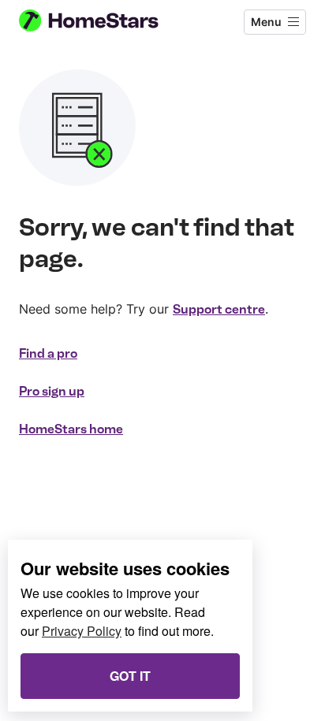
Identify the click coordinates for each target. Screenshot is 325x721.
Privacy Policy (81, 631)
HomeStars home (71, 429)
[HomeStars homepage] (102, 22)
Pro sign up (51, 391)
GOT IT (130, 676)
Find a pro (48, 353)
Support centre (219, 309)
